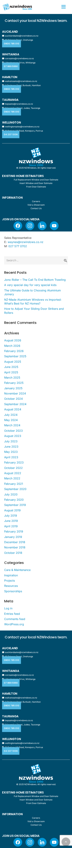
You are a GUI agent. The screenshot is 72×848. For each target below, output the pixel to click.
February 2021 (13, 483)
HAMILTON (9, 77)
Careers (36, 201)
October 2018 (13, 553)
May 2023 (11, 452)
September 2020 (15, 489)
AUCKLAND (10, 32)
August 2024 (12, 409)
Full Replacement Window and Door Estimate (36, 179)
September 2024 (15, 404)
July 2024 (10, 414)
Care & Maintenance (17, 570)
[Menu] (63, 6)
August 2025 (12, 361)
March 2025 (12, 377)
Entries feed (12, 613)
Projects (9, 580)
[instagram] (30, 225)
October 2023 (13, 430)
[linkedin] (42, 225)
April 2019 (11, 526)
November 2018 (14, 547)
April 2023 (11, 457)
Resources (11, 586)
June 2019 (11, 521)
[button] (66, 842)
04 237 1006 (11, 134)
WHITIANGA (10, 54)
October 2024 (13, 398)
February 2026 (14, 351)
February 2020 (14, 499)
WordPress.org (14, 624)
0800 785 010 (11, 43)
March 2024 (12, 425)
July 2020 (10, 494)
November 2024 (15, 393)
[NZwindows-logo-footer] (36, 156)
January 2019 (13, 537)
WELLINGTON (11, 122)
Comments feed (14, 619)
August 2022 (12, 473)
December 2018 (14, 542)
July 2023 (10, 441)
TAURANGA (10, 100)
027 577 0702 (17, 246)
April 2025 (11, 372)
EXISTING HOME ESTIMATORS (23, 176)
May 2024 (11, 420)
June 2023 (11, 446)
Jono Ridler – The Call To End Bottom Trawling (35, 279)
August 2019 (12, 510)
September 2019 (15, 505)
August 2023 (12, 436)
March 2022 (12, 478)
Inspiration (11, 575)
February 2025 (14, 383)
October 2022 (13, 468)
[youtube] (54, 225)
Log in (8, 608)
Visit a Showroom (36, 205)
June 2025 (11, 367)
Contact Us (36, 208)
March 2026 (12, 345)
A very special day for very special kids (30, 285)
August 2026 (12, 340)
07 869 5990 (11, 66)
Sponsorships (13, 591)
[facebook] (17, 225)
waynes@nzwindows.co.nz (25, 242)
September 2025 (15, 356)
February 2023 (14, 462)
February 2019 (13, 531)
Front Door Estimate (36, 186)
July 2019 (10, 515)
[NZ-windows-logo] (17, 6)
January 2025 (13, 388)
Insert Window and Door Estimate (36, 183)
